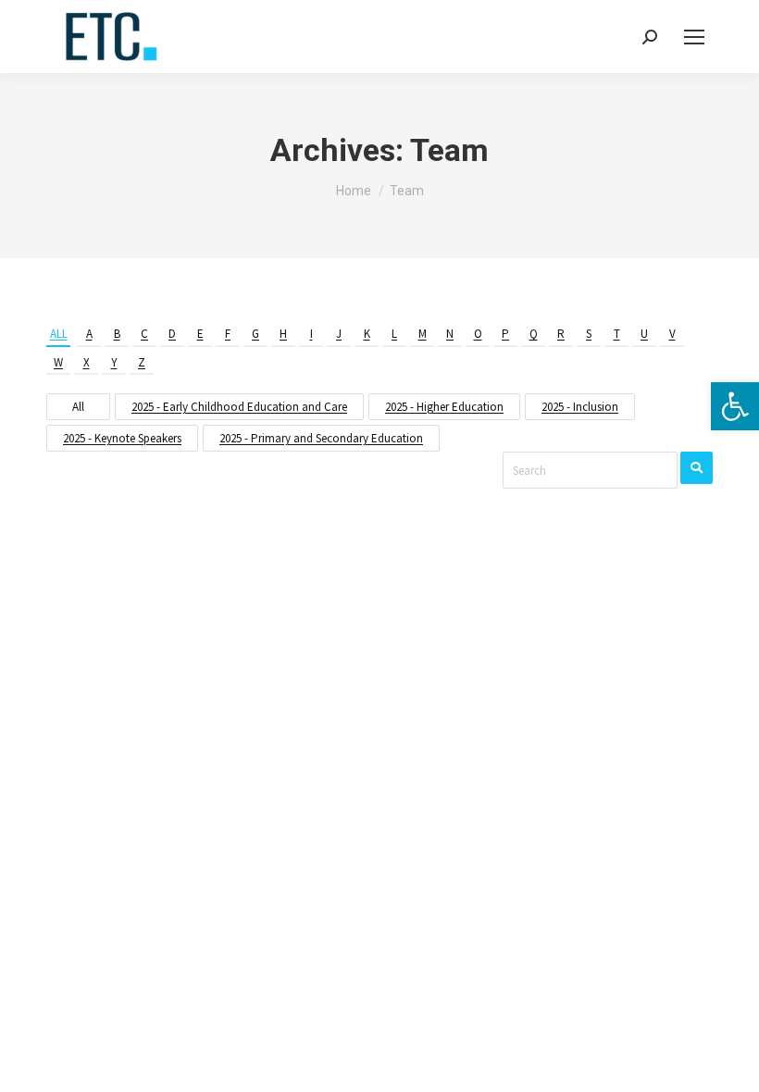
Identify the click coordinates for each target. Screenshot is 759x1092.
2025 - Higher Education (444, 407)
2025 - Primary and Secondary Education (321, 438)
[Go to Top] (731, 1064)
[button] (735, 406)
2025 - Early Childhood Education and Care (239, 407)
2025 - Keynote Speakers (122, 438)
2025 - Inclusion (579, 407)
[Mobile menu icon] (694, 37)
